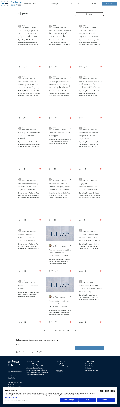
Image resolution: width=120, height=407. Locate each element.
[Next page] (72, 330)
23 (68, 330)
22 (64, 330)
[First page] (44, 330)
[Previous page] (48, 330)
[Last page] (75, 330)
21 (60, 330)
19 (52, 330)
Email (18, 344)
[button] (53, 4)
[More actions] (41, 26)
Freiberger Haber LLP (14, 363)
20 (56, 330)
